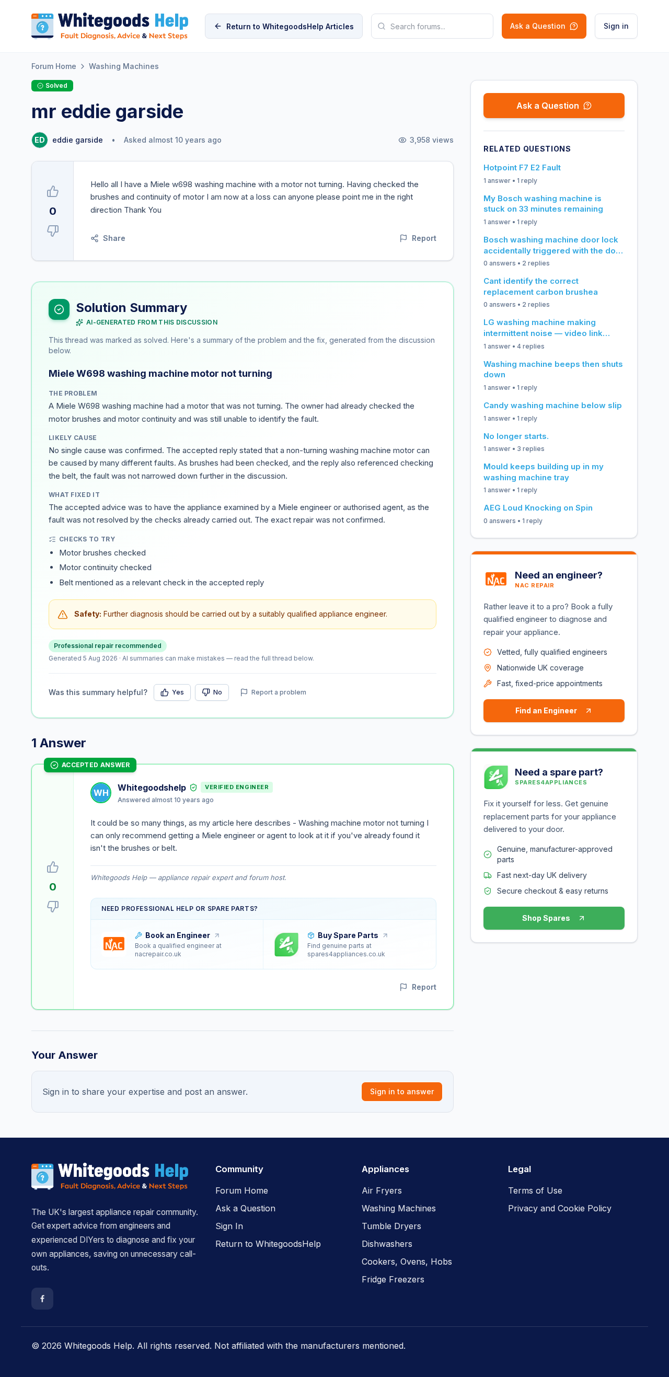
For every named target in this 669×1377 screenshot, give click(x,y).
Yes (178, 692)
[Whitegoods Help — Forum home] (109, 26)
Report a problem (278, 692)
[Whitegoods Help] (109, 1182)
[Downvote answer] (52, 906)
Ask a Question (538, 25)
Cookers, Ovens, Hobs (407, 1261)
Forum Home (53, 66)
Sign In (229, 1226)
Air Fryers (382, 1190)
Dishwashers (387, 1244)
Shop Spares (546, 917)
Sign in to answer (402, 1091)
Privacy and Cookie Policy (560, 1208)
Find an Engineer (546, 710)
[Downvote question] (52, 231)
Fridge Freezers (393, 1279)
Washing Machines (124, 66)
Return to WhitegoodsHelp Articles (290, 26)
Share (114, 238)
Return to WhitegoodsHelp (268, 1244)
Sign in (616, 25)
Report (424, 238)
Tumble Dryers (391, 1226)
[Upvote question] (52, 191)
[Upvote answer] (52, 867)
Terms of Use (535, 1190)
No (217, 692)
